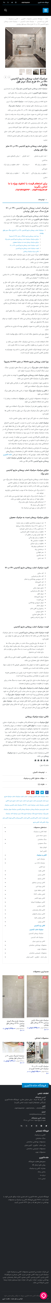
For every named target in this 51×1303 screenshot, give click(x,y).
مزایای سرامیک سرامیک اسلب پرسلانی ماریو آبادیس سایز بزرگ (22, 239)
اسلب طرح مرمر (41, 801)
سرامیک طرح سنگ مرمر (24, 814)
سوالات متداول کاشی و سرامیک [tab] (34, 778)
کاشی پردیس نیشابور (38, 882)
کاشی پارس (41, 875)
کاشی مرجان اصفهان (38, 914)
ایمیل (28, 792)
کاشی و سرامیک (13, 19)
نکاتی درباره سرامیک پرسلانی (31, 251)
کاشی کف (42, 822)
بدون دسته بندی (41, 835)
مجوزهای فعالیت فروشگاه (37, 1156)
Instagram (36, 1121)
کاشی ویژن (41, 922)
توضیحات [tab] (41, 199)
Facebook (47, 792)
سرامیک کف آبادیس (37, 937)
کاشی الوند (41, 871)
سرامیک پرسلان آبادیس (23, 809)
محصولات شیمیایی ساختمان (38, 953)
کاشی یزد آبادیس (42, 21)
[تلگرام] (11, 2)
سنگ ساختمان (42, 839)
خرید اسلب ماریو (17, 801)
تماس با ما (41, 1173)
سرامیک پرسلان (34, 809)
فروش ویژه (43, 847)
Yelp (26, 1121)
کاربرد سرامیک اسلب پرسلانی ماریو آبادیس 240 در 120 (24, 245)
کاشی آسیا (43, 851)
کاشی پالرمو (41, 878)
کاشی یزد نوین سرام (39, 941)
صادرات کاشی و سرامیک (37, 1163)
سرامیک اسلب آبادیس (27, 21)
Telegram (31, 1121)
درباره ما (42, 1170)
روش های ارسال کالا (38, 1160)
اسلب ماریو (33, 801)
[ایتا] (8, 2)
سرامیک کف (14, 814)
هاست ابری (6, 1293)
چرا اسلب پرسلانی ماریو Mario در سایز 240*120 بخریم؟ (24, 236)
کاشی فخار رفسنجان (39, 910)
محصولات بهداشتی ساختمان (38, 945)
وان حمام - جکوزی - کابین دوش (35, 1140)
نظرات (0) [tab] (41, 784)
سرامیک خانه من (40, 863)
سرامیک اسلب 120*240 (29, 805)
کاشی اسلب (26, 818)
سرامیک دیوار (12, 809)
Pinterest (32, 792)
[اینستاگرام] (15, 2)
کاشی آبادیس (34, 818)
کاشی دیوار (12, 818)
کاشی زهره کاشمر (40, 898)
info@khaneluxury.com (37, 1109)
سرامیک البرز (41, 859)
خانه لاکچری (7, 454)
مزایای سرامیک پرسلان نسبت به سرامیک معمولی (26, 242)
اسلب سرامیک (20, 796)
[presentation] (43, 43)
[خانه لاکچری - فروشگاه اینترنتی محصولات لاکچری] (25, 10)
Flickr (22, 1121)
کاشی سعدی (41, 906)
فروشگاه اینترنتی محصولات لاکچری (31, 19)
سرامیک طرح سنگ (37, 814)
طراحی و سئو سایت (17, 1293)
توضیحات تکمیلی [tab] (38, 772)
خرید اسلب (26, 801)
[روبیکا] (4, 2)
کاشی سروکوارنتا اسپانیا (38, 902)
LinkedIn (37, 792)
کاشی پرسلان (19, 818)
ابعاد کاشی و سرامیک (40, 831)
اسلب (25, 796)
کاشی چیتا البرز (40, 886)
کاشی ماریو (36, 822)
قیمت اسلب (41, 818)
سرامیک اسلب (40, 805)
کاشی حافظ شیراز (39, 890)
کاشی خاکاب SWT (39, 894)
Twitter (42, 792)
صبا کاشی (42, 867)
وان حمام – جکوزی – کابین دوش (36, 957)
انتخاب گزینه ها (31, 979)
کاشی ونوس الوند (39, 918)
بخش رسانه (41, 1166)
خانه (46, 19)
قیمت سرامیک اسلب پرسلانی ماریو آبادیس (27, 248)
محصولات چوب (42, 949)
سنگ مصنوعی (42, 843)
